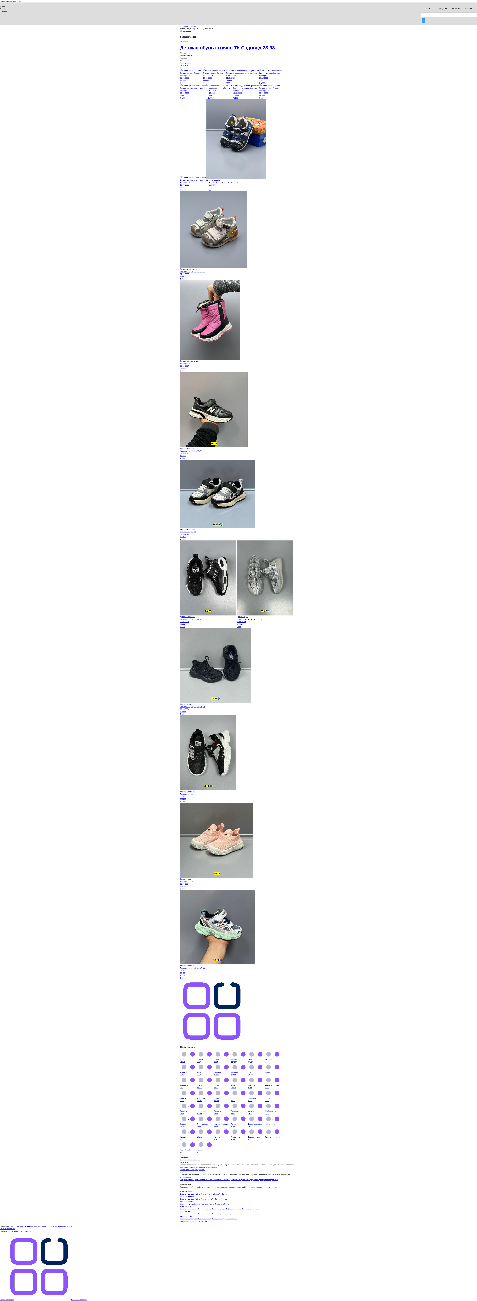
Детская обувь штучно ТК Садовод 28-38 (227, 47)
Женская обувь (186, 1206)
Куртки (203, 1194)
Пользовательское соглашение (207, 1180)
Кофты (197, 1194)
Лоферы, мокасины (233, 1209)
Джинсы (183, 1194)
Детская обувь (186, 1216)
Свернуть (184, 1157)
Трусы (209, 1199)
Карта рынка (189, 1170)
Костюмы (190, 1194)
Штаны (216, 1194)
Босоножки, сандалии (189, 1209)
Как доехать (200, 1170)
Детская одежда (186, 1201)
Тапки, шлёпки (248, 1209)
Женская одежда (187, 1191)
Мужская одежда (187, 1196)
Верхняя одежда (187, 1204)
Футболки (223, 1194)
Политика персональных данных (233, 1180)
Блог (182, 1170)
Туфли (257, 1209)
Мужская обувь (186, 1211)
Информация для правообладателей (262, 1180)
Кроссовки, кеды (218, 1209)
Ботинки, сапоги (204, 1209)
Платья (210, 1194)
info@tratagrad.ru (187, 1180)
